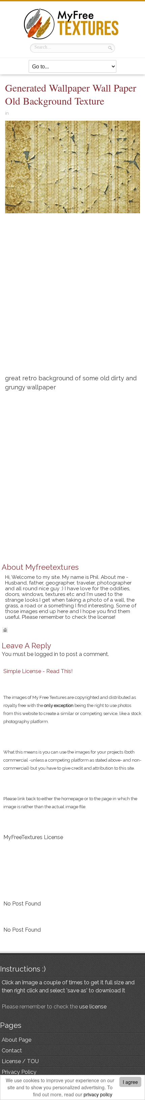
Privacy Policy (19, 1072)
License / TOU (20, 1061)
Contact (12, 1050)
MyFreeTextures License (33, 837)
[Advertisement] (72, 296)
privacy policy (98, 1094)
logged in (46, 654)
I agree (130, 1082)
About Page (16, 1040)
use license (93, 1006)
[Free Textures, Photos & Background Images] (72, 23)
